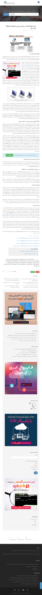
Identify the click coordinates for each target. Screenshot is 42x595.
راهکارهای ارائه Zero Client (30, 259)
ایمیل (36, 455)
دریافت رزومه (18, 550)
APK (37, 11)
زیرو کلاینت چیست (30, 261)
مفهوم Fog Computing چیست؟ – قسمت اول (29, 351)
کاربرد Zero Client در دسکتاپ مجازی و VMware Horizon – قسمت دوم (28, 240)
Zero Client (28, 65)
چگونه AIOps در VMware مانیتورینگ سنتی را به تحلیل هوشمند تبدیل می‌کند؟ (11, 286)
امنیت (35, 406)
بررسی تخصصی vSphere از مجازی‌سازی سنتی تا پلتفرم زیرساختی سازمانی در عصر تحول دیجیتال (30, 286)
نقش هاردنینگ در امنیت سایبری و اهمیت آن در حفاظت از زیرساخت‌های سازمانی (23, 339)
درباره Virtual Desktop (23, 264)
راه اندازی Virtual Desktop (16, 261)
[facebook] (10, 271)
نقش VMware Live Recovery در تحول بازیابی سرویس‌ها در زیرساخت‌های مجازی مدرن (30, 283)
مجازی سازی (28, 11)
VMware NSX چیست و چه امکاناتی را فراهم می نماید (27, 352)
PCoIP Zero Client (6, 215)
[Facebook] (27, 590)
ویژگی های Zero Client (23, 261)
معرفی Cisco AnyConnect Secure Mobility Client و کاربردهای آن (25, 349)
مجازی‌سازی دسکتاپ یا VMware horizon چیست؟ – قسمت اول (26, 354)
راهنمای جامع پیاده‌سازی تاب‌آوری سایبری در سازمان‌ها (27, 341)
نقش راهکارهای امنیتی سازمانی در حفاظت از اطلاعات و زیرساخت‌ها (25, 333)
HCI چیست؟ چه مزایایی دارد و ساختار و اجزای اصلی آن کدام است (11, 283)
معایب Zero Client (23, 262)
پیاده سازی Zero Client (22, 259)
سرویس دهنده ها (33, 403)
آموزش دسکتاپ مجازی (36, 262)
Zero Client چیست (8, 261)
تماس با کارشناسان (9, 155)
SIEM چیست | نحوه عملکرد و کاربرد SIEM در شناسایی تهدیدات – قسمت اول (24, 356)
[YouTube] (23, 590)
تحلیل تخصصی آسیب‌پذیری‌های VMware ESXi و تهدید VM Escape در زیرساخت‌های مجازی (11, 279)
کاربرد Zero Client (36, 266)
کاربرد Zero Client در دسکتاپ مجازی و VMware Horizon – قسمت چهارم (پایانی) (26, 245)
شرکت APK (34, 155)
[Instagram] (19, 590)
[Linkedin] (15, 590)
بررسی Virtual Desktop (10, 262)
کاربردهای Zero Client (7, 264)
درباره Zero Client (29, 262)
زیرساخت (34, 405)
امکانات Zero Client (36, 261)
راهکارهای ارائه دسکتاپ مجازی (14, 259)
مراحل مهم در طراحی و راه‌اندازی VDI (30, 253)
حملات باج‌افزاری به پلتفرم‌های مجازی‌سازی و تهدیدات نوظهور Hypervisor (29, 279)
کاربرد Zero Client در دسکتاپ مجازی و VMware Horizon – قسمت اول (28, 238)
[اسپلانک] (11, 70)
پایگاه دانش (33, 11)
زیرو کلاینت (7, 259)
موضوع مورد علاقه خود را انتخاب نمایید (31, 461)
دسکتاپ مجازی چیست (36, 264)
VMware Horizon (29, 264)
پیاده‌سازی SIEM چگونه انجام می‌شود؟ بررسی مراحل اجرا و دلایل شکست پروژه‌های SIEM (22, 335)
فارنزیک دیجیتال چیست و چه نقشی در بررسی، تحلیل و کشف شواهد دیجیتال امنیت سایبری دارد (21, 337)
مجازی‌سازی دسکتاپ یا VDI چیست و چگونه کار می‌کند (27, 251)
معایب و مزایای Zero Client (15, 264)
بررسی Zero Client (17, 262)
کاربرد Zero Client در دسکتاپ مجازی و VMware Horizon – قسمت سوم (27, 243)
